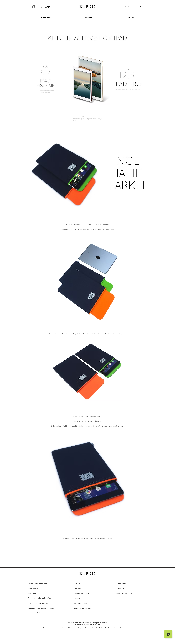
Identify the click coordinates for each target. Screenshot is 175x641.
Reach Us (120, 588)
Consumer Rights (35, 613)
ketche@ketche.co (124, 593)
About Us (77, 588)
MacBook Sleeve (80, 603)
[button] (47, 7)
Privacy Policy (33, 593)
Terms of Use (33, 588)
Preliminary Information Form (40, 598)
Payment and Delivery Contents (41, 608)
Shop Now (121, 583)
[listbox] (128, 7)
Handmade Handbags (82, 608)
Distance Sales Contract (38, 603)
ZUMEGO (96, 625)
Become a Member (81, 593)
